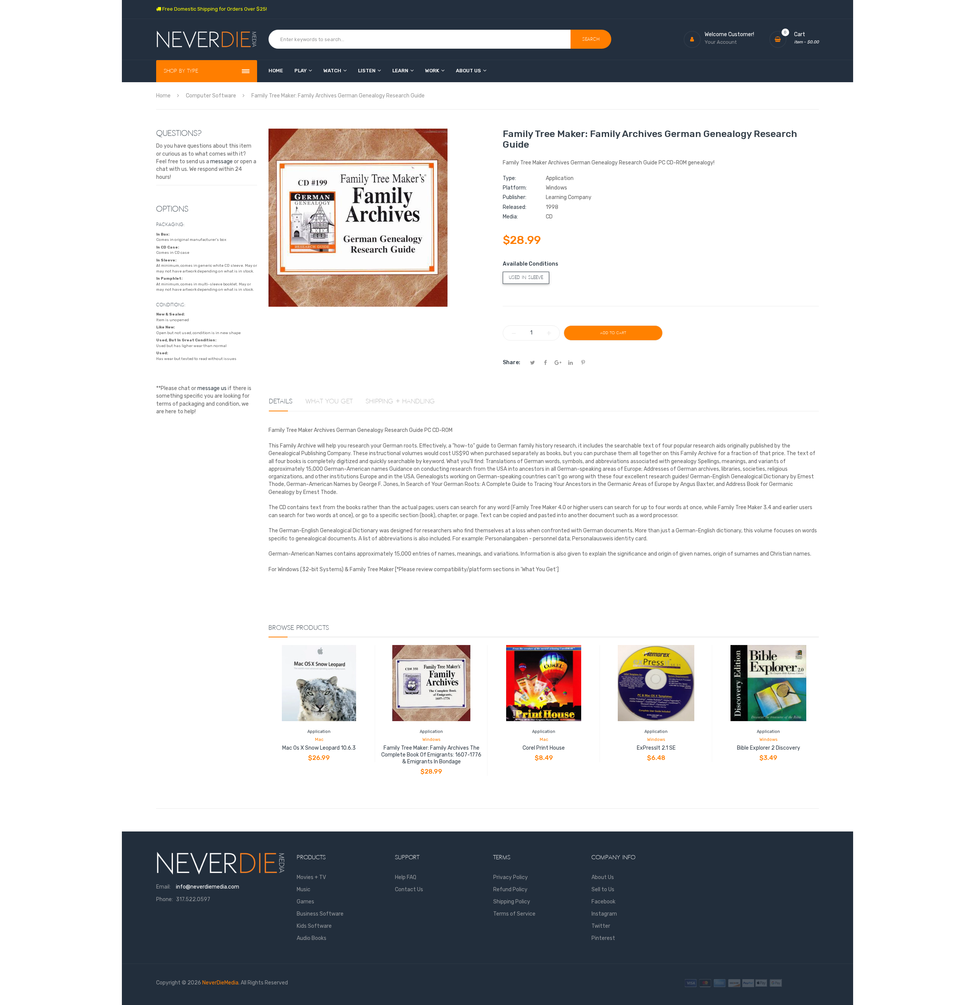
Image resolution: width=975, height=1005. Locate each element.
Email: (163, 887)
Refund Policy (510, 889)
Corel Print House (544, 748)
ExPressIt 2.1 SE (656, 748)
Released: (514, 207)
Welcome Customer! (729, 34)
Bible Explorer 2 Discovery (768, 748)
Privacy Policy (510, 877)
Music (303, 889)
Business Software (320, 914)
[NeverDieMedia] (206, 39)
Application (319, 731)
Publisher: (514, 197)
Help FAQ (405, 877)
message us (212, 388)
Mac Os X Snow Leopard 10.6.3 (319, 748)
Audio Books (311, 938)
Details (280, 401)
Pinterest (603, 938)
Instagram (604, 914)
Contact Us (409, 889)
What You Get (329, 401)
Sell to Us (602, 889)
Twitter (600, 926)
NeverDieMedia (220, 983)
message (221, 161)
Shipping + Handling (400, 401)
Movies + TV (311, 877)
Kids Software (314, 926)
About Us (602, 877)
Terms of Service (514, 914)
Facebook (603, 901)
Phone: (164, 899)
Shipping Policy (511, 901)
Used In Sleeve (526, 277)
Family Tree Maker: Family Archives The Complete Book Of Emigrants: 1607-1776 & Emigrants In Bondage (431, 755)
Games (305, 901)
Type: (509, 178)
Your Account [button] (721, 42)
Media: (510, 216)
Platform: (515, 188)
